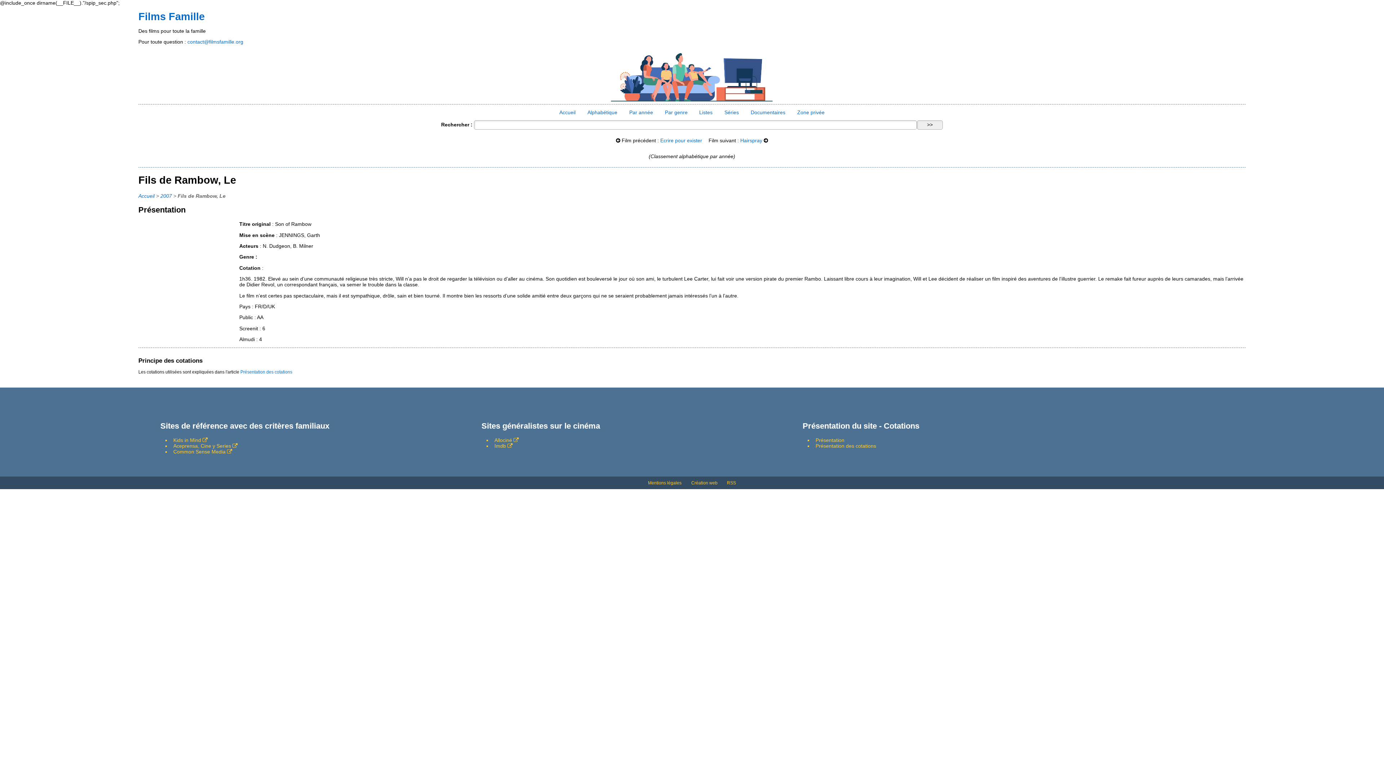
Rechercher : (457, 125)
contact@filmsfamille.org (215, 42)
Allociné (503, 440)
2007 (166, 196)
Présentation (830, 440)
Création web (704, 483)
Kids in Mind (187, 440)
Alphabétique (602, 112)
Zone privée (811, 112)
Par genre (676, 112)
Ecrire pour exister (681, 140)
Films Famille (171, 16)
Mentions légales (665, 483)
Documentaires (768, 112)
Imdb (500, 446)
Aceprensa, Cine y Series (202, 446)
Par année (641, 112)
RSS (731, 483)
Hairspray (751, 140)
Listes (706, 112)
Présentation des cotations (266, 372)
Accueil (567, 112)
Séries (731, 112)
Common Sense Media (199, 452)
